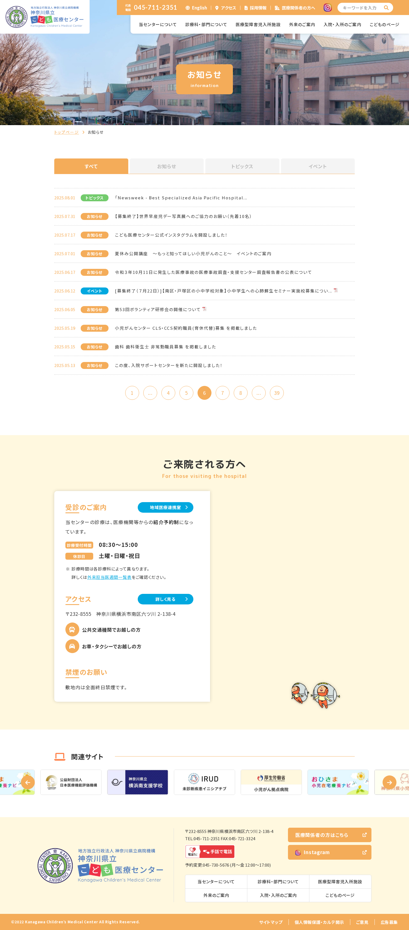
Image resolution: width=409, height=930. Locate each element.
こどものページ (385, 24)
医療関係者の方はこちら (321, 834)
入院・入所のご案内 (342, 24)
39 (277, 392)
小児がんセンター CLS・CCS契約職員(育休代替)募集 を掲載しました (186, 328)
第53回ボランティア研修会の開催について (158, 309)
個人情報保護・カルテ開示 (319, 922)
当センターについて (158, 24)
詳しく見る (166, 599)
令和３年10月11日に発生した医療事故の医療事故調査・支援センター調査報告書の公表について (213, 272)
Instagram (317, 852)
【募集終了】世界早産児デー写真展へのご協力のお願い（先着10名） (183, 216)
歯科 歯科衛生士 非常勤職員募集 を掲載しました (165, 346)
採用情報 (258, 8)
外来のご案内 (302, 24)
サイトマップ (271, 922)
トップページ (66, 132)
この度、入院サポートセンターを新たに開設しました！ (169, 365)
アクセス (228, 8)
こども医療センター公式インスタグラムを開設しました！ (171, 235)
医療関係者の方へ (298, 8)
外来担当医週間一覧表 (109, 577)
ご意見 (362, 922)
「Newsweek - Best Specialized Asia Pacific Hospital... (181, 197)
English (199, 8)
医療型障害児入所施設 (258, 24)
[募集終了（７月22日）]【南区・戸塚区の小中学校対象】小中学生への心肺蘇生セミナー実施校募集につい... (223, 291)
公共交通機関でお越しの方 (111, 629)
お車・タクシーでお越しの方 (112, 646)
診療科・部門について (206, 24)
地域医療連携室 (165, 507)
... (150, 392)
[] (386, 7)
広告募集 (389, 922)
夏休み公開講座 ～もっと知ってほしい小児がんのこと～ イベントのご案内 (193, 253)
